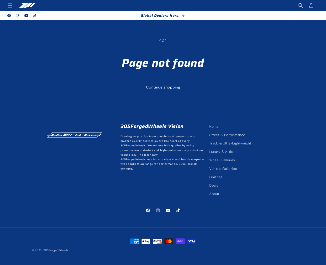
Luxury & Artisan (223, 151)
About (214, 194)
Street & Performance (227, 135)
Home (214, 126)
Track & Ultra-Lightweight (230, 143)
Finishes (216, 177)
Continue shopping (163, 87)
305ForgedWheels (55, 250)
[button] (10, 5)
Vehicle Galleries (223, 168)
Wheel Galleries (222, 160)
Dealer (214, 185)
